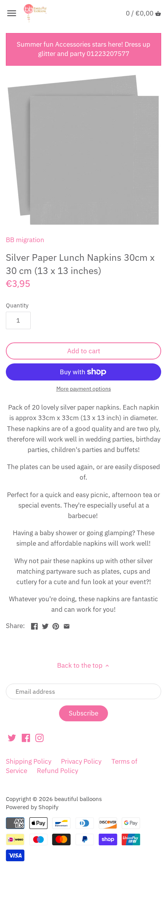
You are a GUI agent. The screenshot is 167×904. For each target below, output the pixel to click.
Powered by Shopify (32, 807)
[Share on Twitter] (45, 625)
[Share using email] (66, 625)
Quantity (17, 305)
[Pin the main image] (55, 625)
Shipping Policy (28, 761)
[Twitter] (12, 737)
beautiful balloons (78, 799)
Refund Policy (57, 770)
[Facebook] (26, 737)
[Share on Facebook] (34, 625)
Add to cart (83, 351)
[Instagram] (39, 737)
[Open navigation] (11, 13)
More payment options (83, 389)
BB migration (25, 240)
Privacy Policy (81, 761)
